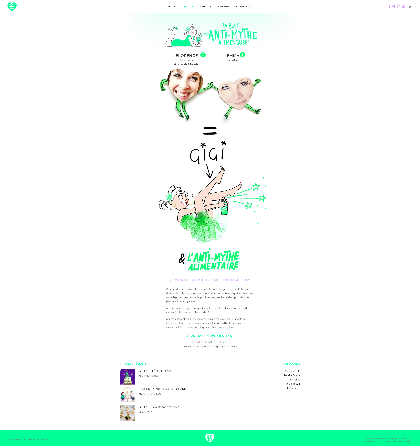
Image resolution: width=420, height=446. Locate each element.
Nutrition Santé (292, 371)
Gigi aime (295, 379)
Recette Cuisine (292, 375)
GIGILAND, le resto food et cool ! (159, 407)
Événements (293, 388)
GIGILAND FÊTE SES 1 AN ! (155, 371)
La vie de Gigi (293, 384)
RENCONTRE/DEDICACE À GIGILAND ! (163, 389)
